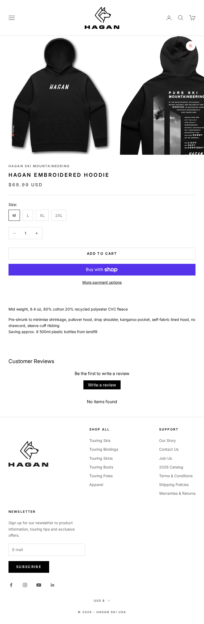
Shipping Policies (174, 484)
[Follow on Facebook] (11, 585)
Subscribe (28, 567)
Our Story (167, 440)
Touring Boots (101, 467)
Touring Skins (101, 458)
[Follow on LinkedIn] (52, 585)
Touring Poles (101, 476)
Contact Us (168, 449)
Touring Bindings (103, 449)
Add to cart (102, 253)
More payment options (102, 282)
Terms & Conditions (176, 476)
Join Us (165, 458)
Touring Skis (99, 440)
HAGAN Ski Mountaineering (39, 166)
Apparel (96, 484)
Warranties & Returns (177, 493)
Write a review (102, 385)
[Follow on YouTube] (38, 585)
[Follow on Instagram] (25, 585)
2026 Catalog (171, 467)
